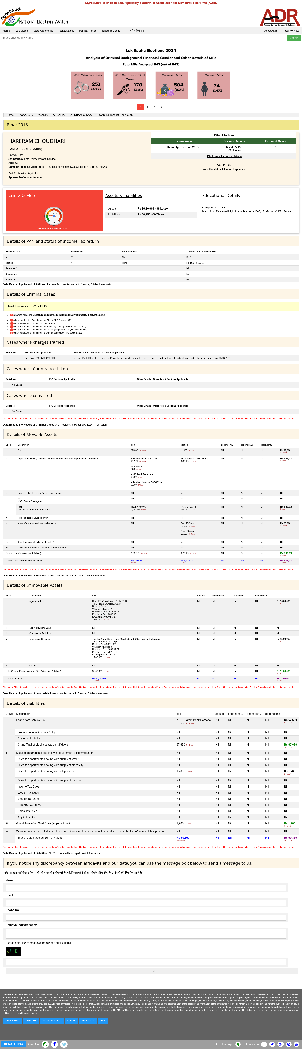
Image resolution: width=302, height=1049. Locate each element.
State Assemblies (43, 30)
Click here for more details (224, 156)
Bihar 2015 (24, 114)
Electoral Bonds (111, 30)
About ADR (270, 30)
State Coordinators (52, 1020)
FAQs (103, 1020)
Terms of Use (87, 1020)
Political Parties (88, 30)
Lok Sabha (22, 30)
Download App (224, 1044)
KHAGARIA (40, 114)
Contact (71, 1020)
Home (6, 30)
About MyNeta (291, 30)
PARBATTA (57, 114)
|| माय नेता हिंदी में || (135, 30)
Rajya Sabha (66, 30)
